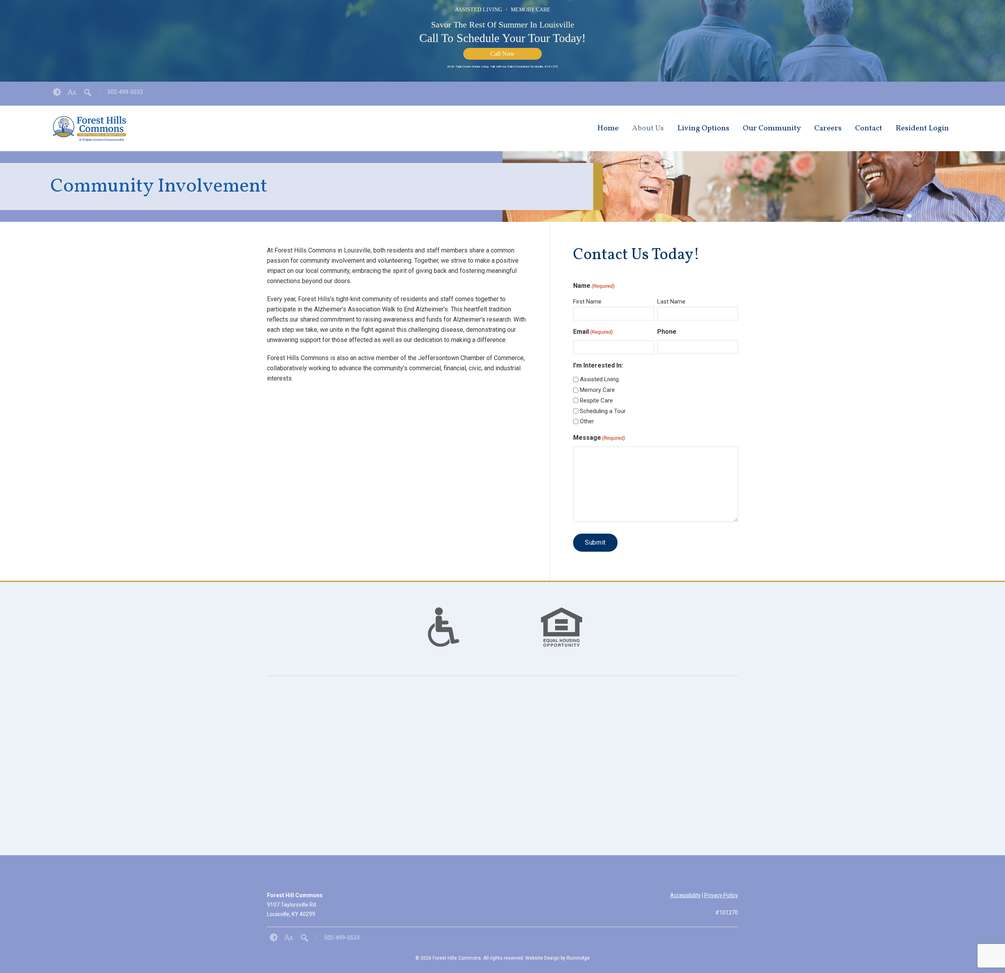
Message (599, 437)
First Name (587, 301)
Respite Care (596, 400)
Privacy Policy (721, 895)
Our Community (772, 128)
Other (587, 421)
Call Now (502, 53)
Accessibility (685, 895)
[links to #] (443, 636)
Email (593, 331)
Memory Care (597, 389)
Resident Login (922, 128)
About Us (648, 128)
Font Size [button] (72, 92)
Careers (828, 128)
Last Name (671, 301)
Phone (666, 331)
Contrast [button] (57, 92)
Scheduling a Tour (603, 411)
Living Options (703, 128)
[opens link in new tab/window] (951, 93)
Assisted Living (599, 379)
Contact (868, 128)
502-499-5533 (125, 92)
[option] (444, 627)
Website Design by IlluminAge (557, 958)
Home (608, 128)
